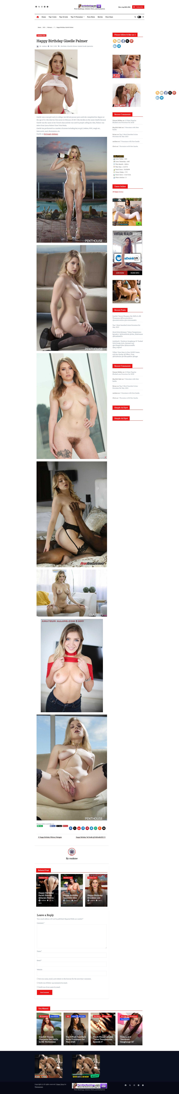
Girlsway (55, 134)
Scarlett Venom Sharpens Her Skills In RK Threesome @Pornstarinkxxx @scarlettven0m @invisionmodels (127, 318)
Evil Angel (47, 134)
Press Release (54, 1016)
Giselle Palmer (72, 46)
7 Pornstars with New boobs (129, 141)
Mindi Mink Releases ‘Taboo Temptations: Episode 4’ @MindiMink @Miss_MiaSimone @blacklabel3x (128, 334)
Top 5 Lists (52, 17)
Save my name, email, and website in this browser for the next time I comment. (65, 979)
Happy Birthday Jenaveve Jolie (70, 896)
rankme (44, 46)
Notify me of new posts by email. (49, 987)
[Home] (37, 17)
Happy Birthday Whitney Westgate (51, 837)
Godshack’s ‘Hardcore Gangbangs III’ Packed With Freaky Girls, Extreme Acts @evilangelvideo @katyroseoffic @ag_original (128, 344)
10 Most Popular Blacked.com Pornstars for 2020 (124, 121)
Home (44, 17)
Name (39, 951)
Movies (100, 17)
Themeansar (39, 1087)
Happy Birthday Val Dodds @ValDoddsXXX (90, 837)
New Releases (133, 1016)
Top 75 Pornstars (77, 17)
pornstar (90, 46)
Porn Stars (109, 17)
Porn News (91, 17)
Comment (40, 923)
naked (80, 46)
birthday (64, 46)
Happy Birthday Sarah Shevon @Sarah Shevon (46, 895)
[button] (143, 17)
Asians (74, 1016)
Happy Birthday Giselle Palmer (62, 41)
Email (39, 960)
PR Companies (44, 1016)
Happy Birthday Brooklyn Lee (95, 896)
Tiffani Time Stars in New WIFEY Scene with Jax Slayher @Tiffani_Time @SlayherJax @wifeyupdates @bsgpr (126, 354)
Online (118, 192)
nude (85, 46)
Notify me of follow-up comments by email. (53, 983)
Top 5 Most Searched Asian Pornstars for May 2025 (125, 135)
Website (39, 970)
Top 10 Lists (63, 17)
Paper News (60, 1084)
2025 (68, 1016)
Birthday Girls (41, 35)
